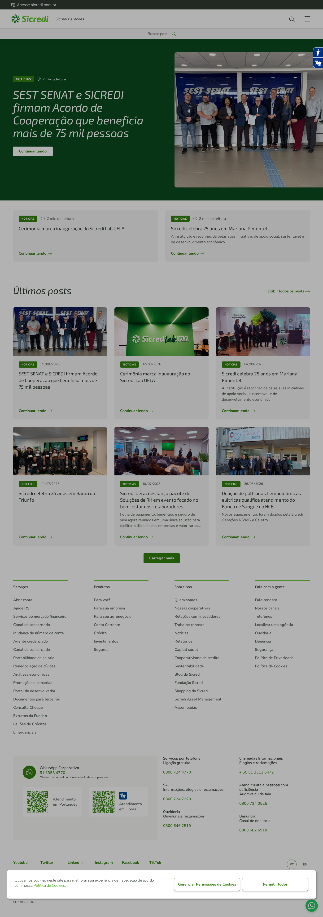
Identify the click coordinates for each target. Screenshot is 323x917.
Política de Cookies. (50, 885)
